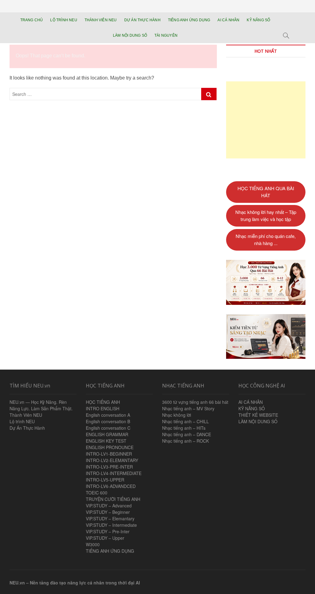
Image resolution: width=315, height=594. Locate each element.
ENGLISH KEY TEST (106, 441)
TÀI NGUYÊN (165, 35)
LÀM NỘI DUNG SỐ (130, 35)
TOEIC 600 (96, 493)
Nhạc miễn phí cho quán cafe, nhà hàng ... (266, 239)
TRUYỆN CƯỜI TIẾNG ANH (113, 499)
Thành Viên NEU (26, 415)
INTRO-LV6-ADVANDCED (111, 486)
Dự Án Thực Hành (27, 428)
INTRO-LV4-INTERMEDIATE (114, 473)
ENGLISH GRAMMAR (107, 434)
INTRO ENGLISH (102, 408)
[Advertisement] (266, 119)
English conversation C (108, 428)
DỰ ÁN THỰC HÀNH (142, 20)
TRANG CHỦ (31, 20)
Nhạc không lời (176, 415)
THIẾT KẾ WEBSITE (258, 415)
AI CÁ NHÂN (228, 20)
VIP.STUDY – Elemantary (110, 518)
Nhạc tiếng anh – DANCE (186, 434)
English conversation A (108, 415)
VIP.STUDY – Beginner (108, 512)
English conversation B (108, 421)
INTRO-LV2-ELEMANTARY (112, 460)
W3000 (93, 544)
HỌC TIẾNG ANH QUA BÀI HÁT (265, 192)
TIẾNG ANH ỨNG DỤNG (189, 20)
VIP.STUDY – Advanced (109, 505)
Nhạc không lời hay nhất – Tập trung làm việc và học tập (265, 215)
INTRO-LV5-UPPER (105, 480)
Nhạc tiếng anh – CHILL (185, 421)
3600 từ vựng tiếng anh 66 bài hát (195, 402)
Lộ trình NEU (22, 421)
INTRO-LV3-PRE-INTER (109, 467)
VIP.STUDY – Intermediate (111, 525)
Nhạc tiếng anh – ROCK (185, 441)
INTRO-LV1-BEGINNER (109, 454)
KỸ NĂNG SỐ (258, 20)
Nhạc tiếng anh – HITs (183, 428)
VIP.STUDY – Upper (105, 538)
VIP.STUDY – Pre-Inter (108, 531)
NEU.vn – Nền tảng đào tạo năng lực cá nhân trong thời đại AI (75, 583)
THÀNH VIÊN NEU (101, 20)
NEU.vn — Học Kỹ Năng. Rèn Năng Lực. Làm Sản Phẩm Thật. (41, 405)
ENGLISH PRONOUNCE (110, 447)
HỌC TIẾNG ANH (103, 402)
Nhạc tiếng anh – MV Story (188, 408)
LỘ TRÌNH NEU (63, 20)
